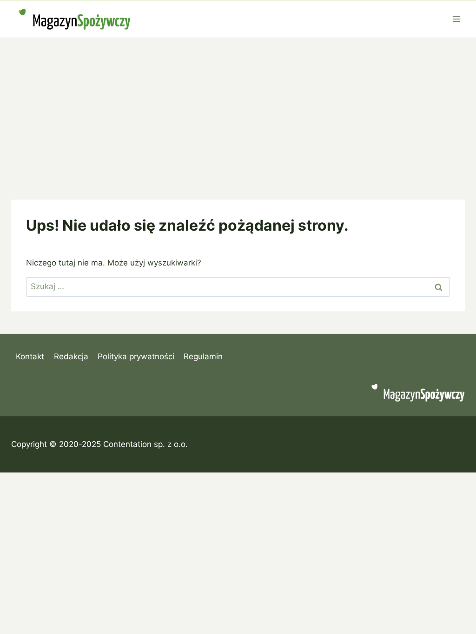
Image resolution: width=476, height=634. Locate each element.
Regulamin (203, 356)
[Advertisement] (238, 108)
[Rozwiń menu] (456, 19)
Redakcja (71, 356)
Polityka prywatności (136, 356)
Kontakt (30, 356)
